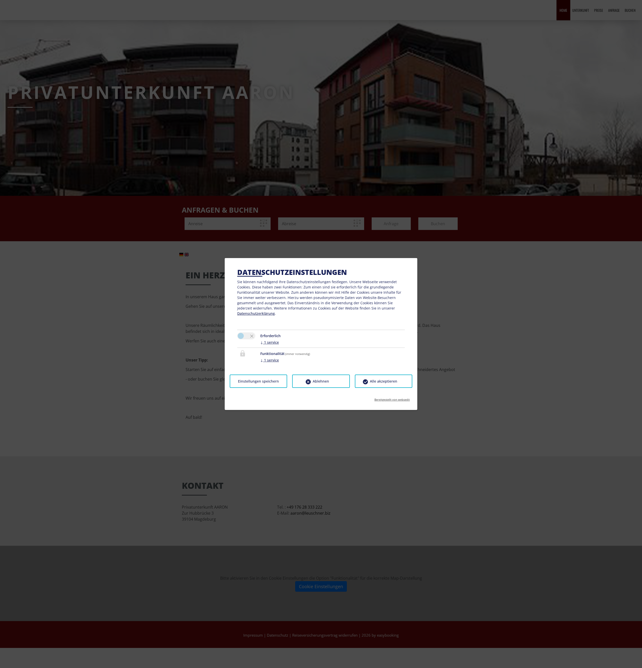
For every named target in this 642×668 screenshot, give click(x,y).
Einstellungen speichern (258, 381)
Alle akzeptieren (383, 381)
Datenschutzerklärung (256, 313)
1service (269, 342)
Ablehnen (321, 381)
